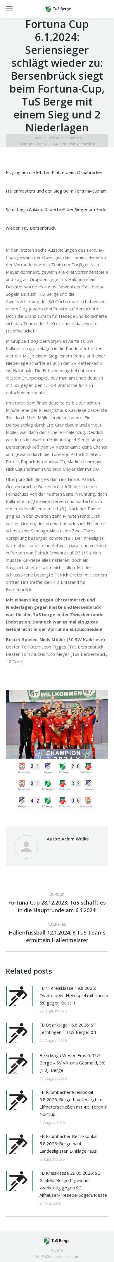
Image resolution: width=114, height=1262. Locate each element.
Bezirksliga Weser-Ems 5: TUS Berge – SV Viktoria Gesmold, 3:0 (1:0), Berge (72, 1062)
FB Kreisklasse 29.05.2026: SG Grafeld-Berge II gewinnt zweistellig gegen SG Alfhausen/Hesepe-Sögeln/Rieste (73, 1184)
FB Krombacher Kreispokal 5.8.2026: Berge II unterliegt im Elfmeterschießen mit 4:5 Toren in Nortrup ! (73, 1103)
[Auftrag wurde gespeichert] (20, 996)
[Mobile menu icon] (9, 8)
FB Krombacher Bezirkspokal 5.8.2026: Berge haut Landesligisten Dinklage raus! (68, 1143)
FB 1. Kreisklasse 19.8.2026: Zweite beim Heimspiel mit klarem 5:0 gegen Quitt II (73, 995)
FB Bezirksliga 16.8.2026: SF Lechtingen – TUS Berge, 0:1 (68, 1028)
